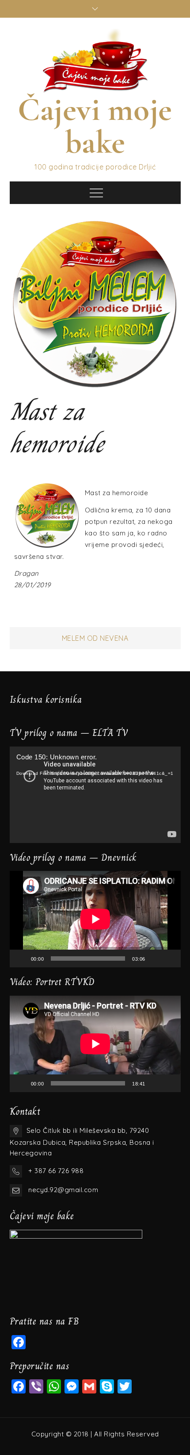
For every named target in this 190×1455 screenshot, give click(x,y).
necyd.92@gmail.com (63, 1190)
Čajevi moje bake (95, 126)
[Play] (21, 958)
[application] (95, 795)
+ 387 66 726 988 (56, 1170)
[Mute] (155, 958)
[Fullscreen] (169, 958)
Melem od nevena (95, 638)
